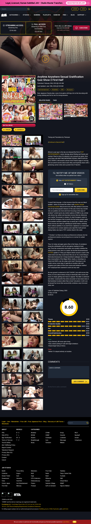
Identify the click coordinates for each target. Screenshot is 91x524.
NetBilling (42, 509)
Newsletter (15, 421)
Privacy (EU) (5, 455)
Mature (62, 442)
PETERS (50, 252)
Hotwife (62, 435)
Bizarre (33, 437)
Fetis (3, 481)
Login (75, 9)
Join (83, 9)
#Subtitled (55, 89)
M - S (18, 437)
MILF (76, 433)
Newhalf (77, 435)
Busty (32, 442)
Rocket (48, 481)
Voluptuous (78, 440)
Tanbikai (62, 471)
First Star (4, 486)
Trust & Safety (6, 442)
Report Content (6, 447)
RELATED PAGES (44, 100)
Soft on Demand (51, 486)
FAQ (3, 433)
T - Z (17, 440)
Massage (63, 440)
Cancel (4, 460)
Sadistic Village (50, 483)
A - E (17, 433)
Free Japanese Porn (35, 421)
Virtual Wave (64, 481)
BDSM (33, 435)
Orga (32, 476)
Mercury (18, 486)
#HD (62, 89)
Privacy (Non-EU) (7, 452)
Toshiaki (62, 476)
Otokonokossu (35, 481)
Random (57, 15)
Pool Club (49, 471)
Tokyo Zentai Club (65, 473)
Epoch (47, 509)
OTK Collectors (35, 478)
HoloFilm (19, 481)
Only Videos (70, 180)
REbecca (48, 478)
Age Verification (7, 437)
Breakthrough (35, 440)
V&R (61, 478)
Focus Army (20, 471)
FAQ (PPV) (5, 435)
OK (74, 522)
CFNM (47, 433)
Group (62, 433)
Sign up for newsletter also (69, 194)
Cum (47, 440)
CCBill (50, 509)
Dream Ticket (6, 476)
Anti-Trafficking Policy (8, 445)
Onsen (77, 437)
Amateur (33, 433)
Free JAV (23, 421)
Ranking (37, 15)
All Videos (70, 184)
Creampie (48, 437)
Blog (73, 15)
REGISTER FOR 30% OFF (76, 3)
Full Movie (9, 125)
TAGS (55, 100)
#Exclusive (70, 89)
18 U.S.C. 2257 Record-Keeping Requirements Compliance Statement (21, 506)
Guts (17, 476)
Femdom (48, 442)
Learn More (66, 522)
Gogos (18, 473)
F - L (17, 435)
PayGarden (56, 509)
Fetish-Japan (6, 483)
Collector (4, 473)
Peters (33, 483)
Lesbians (63, 437)
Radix (47, 473)
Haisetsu (19, 478)
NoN (32, 473)
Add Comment (79, 381)
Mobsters (34, 471)
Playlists (47, 15)
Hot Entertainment (43, 89)
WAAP (62, 483)
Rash (47, 476)
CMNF (47, 435)
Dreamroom (5, 478)
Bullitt (3, 471)
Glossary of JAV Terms (55, 421)
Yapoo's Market (64, 486)
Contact (4, 457)
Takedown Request (8, 450)
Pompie (33, 486)
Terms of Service (7, 440)
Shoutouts (5, 424)
